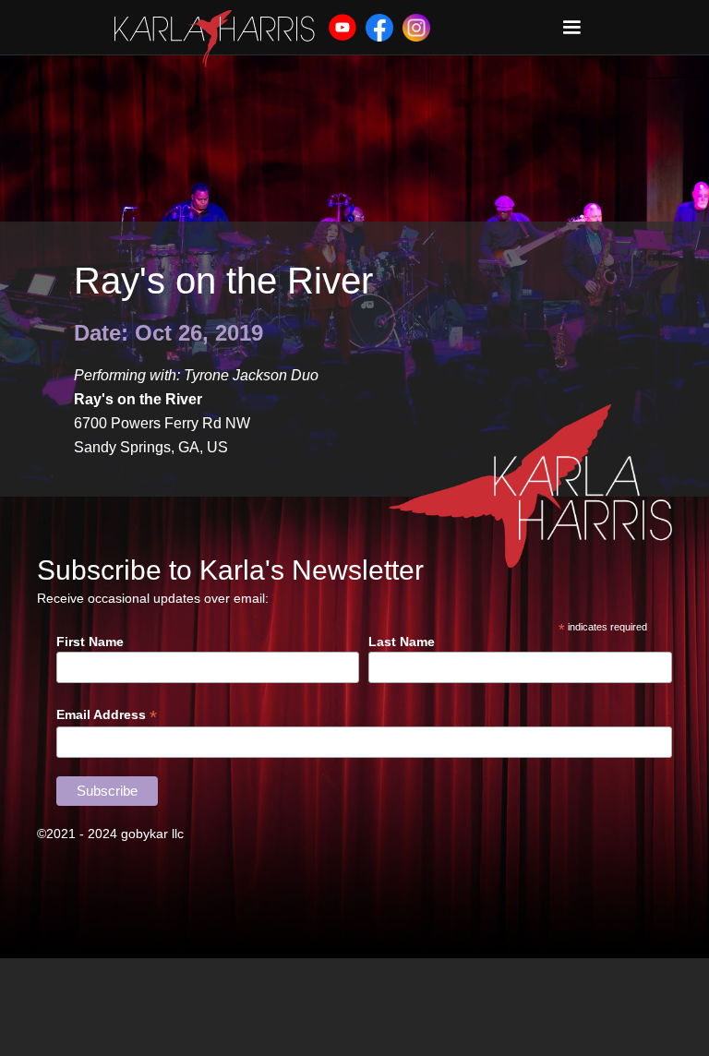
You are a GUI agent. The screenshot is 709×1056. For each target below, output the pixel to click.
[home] (214, 38)
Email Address (106, 715)
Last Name (401, 641)
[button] (571, 28)
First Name (90, 641)
